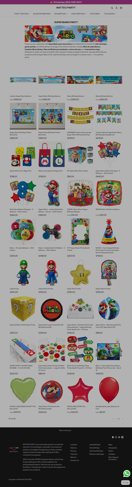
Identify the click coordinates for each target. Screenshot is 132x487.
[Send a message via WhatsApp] (127, 473)
